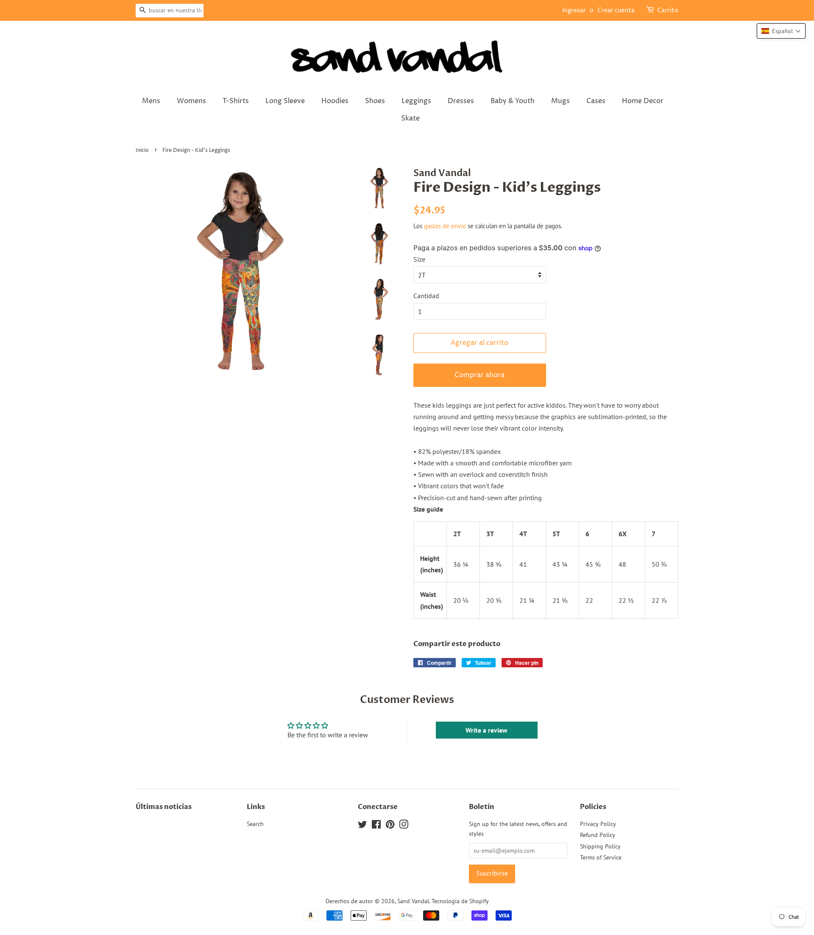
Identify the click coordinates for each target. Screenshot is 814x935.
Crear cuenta (616, 10)
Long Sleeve (285, 101)
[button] (781, 31)
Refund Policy (597, 835)
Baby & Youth (513, 101)
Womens (191, 101)
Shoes (375, 101)
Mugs (560, 101)
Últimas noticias (164, 807)
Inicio (142, 150)
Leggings (416, 101)
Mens (151, 101)
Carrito (667, 10)
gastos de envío (445, 226)
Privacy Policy (598, 824)
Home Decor (642, 101)
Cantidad (426, 295)
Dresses (461, 101)
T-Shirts (236, 101)
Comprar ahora (479, 375)
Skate (410, 118)
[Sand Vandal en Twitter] (362, 826)
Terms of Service (601, 857)
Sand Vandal (413, 901)
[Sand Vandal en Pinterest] (390, 826)
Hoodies (334, 101)
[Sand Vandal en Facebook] (376, 826)
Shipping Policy (600, 846)
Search (255, 824)
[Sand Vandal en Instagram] (403, 826)
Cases (595, 101)
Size (419, 259)
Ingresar (574, 10)
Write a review (486, 730)
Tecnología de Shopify (460, 901)
